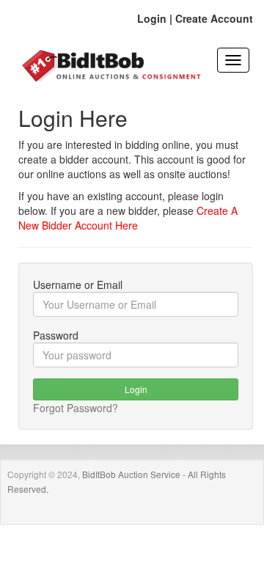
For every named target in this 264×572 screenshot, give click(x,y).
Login (151, 18)
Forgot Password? (75, 407)
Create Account (214, 18)
